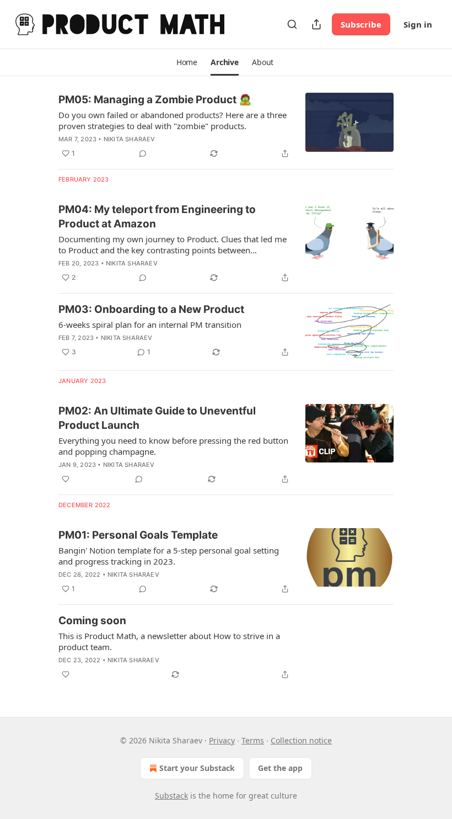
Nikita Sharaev (129, 139)
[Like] (65, 479)
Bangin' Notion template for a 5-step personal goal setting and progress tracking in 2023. (168, 556)
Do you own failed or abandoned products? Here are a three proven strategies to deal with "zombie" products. (172, 120)
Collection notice (301, 740)
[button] (187, 62)
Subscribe (361, 24)
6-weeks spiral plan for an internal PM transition (149, 324)
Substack (171, 795)
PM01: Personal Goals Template (138, 535)
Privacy (222, 740)
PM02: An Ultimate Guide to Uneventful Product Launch (157, 418)
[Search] (292, 24)
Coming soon (92, 620)
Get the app (280, 768)
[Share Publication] (316, 24)
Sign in (417, 24)
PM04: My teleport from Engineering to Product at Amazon (157, 216)
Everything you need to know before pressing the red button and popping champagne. (173, 446)
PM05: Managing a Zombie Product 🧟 (155, 99)
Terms (252, 740)
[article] (226, 126)
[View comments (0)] (143, 153)
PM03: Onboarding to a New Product (151, 309)
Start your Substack (197, 768)
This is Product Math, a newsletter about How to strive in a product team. (169, 641)
